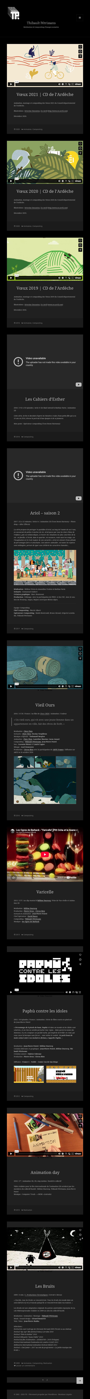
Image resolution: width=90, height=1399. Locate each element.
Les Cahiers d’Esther (45, 399)
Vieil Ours (45, 705)
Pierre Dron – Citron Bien (34, 911)
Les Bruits (45, 1286)
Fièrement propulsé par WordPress (43, 1394)
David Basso (33, 916)
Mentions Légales (65, 1394)
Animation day (45, 1172)
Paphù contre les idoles (45, 1011)
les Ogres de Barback (30, 921)
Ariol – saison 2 (45, 513)
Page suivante (80, 1380)
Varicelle (45, 892)
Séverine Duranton (32, 111)
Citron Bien (28, 749)
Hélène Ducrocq (30, 908)
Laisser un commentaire (25, 1365)
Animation (27, 129)
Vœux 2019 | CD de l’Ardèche (45, 288)
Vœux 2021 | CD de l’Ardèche (45, 94)
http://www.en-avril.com (57, 111)
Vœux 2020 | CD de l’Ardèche (45, 191)
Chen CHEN (44, 713)
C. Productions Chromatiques (36, 1295)
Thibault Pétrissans (41, 23)
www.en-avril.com (55, 304)
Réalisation (27, 1210)
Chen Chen (28, 731)
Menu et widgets (80, 17)
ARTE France (58, 749)
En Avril (44, 111)
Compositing (37, 129)
